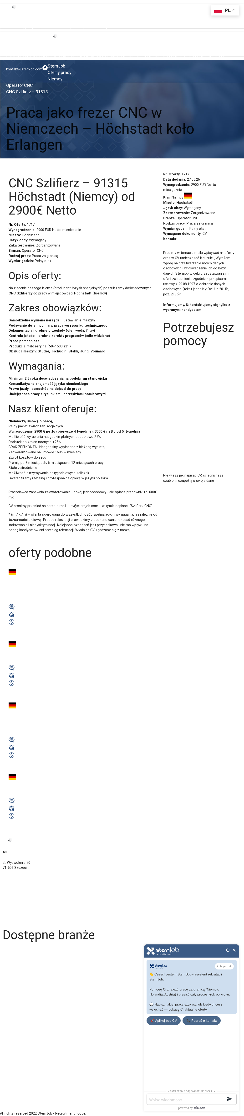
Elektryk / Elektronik (18, 1027)
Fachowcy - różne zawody (23, 975)
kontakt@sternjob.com (24, 69)
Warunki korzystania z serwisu (26, 894)
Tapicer (8, 1017)
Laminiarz (10, 986)
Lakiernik (9, 1007)
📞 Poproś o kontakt (201, 1020)
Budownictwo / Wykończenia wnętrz (31, 965)
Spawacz (10, 991)
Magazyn (10, 950)
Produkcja (10, 1095)
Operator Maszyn (16, 1090)
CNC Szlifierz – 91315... (28, 91)
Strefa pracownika (86, 27)
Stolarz (8, 1033)
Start (10, 27)
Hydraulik (10, 955)
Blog (104, 27)
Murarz (8, 1084)
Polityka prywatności (19, 899)
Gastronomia (13, 970)
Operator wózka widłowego (24, 996)
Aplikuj (11, 166)
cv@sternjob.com (192, 239)
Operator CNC (19, 85)
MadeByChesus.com (102, 1113)
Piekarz (8, 1100)
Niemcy (55, 78)
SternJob (56, 65)
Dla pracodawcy (15, 904)
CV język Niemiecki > (206, 486)
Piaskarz (9, 1053)
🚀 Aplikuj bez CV (163, 1020)
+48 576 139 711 (211, 27)
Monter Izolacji (14, 1074)
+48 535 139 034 (133, 27)
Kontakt (114, 27)
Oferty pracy (24, 27)
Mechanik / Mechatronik (21, 1012)
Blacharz (9, 1048)
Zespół (39, 27)
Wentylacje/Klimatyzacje (22, 960)
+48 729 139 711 (185, 27)
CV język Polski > (176, 486)
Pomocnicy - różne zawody (24, 1038)
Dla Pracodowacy (58, 27)
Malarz (8, 1001)
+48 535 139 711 (159, 27)
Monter (8, 1079)
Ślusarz (8, 1022)
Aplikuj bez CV (28, 166)
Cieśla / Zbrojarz (15, 1043)
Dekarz (8, 1064)
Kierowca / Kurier (16, 981)
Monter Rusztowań (18, 1069)
